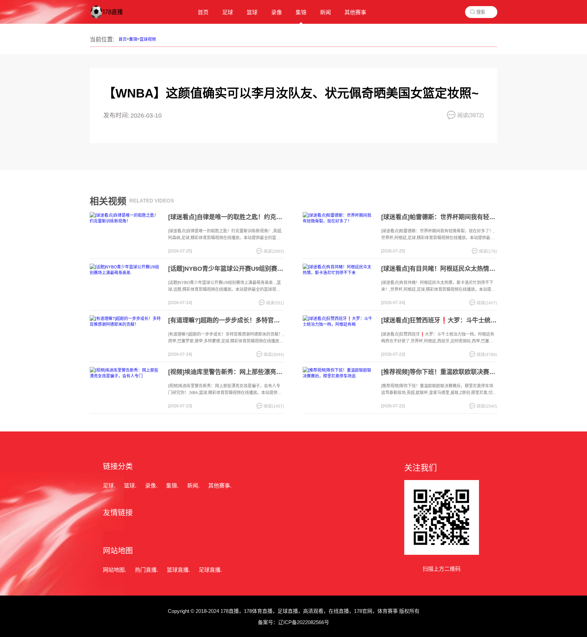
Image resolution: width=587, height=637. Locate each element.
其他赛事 (219, 486)
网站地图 (114, 570)
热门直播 (146, 570)
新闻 (192, 486)
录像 (150, 486)
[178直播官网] (113, 18)
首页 (123, 39)
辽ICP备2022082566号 (303, 622)
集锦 (133, 39)
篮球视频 (148, 39)
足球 (108, 486)
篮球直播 (178, 570)
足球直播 (209, 570)
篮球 (129, 486)
